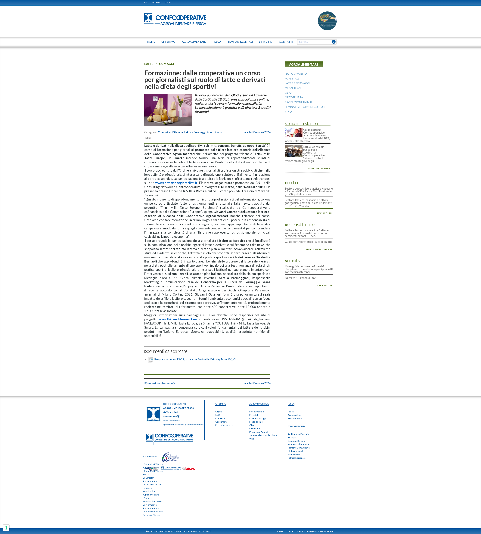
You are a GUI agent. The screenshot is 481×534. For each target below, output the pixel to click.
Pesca (291, 411)
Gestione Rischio (296, 440)
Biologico (292, 437)
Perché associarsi (224, 425)
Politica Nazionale (297, 457)
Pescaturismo (295, 418)
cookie (290, 531)
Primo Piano (214, 132)
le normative (324, 285)
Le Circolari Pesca (152, 484)
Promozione (294, 454)
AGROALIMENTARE (259, 403)
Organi (218, 411)
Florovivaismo (256, 411)
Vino (251, 438)
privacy (280, 531)
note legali (312, 531)
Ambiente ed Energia (298, 434)
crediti (300, 531)
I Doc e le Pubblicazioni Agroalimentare (151, 491)
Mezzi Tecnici (256, 421)
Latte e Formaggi (195, 132)
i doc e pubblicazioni (319, 249)
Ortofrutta (254, 428)
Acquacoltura (294, 415)
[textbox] (315, 42)
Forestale (254, 415)
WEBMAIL (156, 3)
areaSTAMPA (150, 456)
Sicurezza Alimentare (298, 444)
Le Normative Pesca (153, 511)
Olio (251, 425)
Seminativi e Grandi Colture (263, 435)
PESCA (291, 403)
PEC (146, 3)
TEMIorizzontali (297, 426)
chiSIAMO (220, 403)
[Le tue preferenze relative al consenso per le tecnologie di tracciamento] (6, 528)
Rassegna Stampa (151, 515)
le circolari (325, 213)
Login (168, 3)
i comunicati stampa (317, 168)
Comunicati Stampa (170, 132)
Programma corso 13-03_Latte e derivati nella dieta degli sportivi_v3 (194, 359)
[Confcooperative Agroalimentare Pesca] (175, 21)
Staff (217, 415)
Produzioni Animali (258, 431)
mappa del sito (327, 531)
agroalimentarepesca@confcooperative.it (184, 424)
